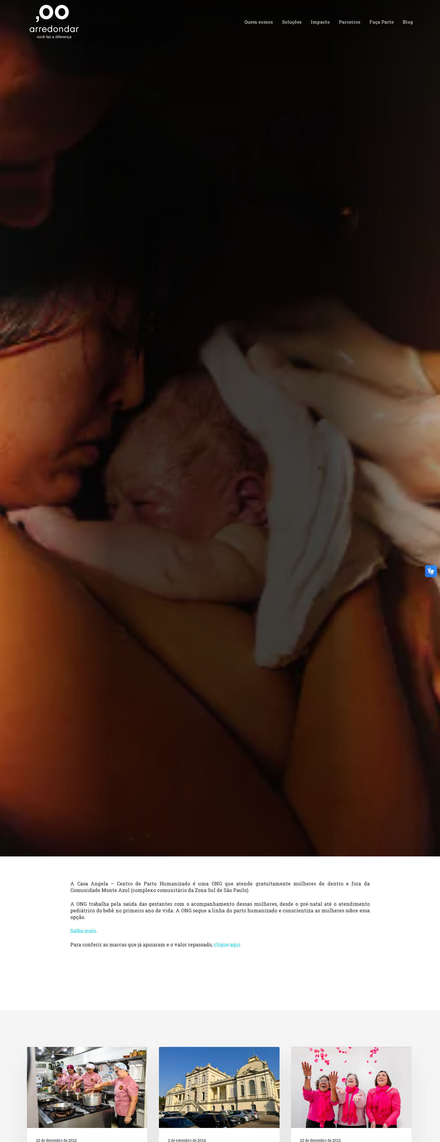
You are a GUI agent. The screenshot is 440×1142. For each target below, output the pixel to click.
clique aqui (227, 944)
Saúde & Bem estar (165, 505)
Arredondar (48, 505)
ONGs (134, 505)
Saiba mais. (83, 931)
